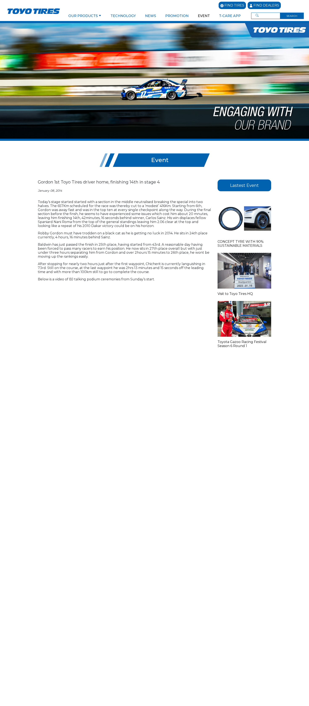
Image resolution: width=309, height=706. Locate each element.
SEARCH (292, 15)
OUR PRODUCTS (83, 16)
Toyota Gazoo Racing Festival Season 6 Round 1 (242, 344)
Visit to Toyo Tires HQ (235, 294)
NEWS (150, 16)
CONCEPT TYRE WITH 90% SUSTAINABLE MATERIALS (241, 244)
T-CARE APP (230, 16)
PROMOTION (177, 16)
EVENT (204, 16)
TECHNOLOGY (123, 16)
